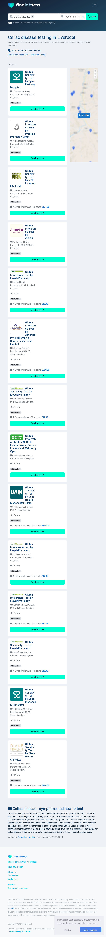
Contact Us (13, 875)
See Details (36, 109)
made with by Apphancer (19, 931)
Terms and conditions (17, 888)
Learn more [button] (92, 923)
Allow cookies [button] (90, 930)
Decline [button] (67, 930)
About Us (12, 872)
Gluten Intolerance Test (18, 55)
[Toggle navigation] (95, 5)
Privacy (11, 884)
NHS (13, 909)
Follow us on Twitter (17, 862)
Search (93, 16)
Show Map (84, 115)
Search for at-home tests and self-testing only (34, 22)
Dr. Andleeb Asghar (26, 837)
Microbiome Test (38, 55)
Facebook (32, 862)
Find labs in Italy (15, 867)
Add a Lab (12, 879)
